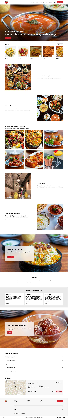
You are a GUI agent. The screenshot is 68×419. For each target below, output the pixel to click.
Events (37, 2)
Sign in (55, 2)
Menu (46, 2)
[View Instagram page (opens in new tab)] (3, 417)
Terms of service (16, 413)
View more (27, 300)
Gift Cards (50, 2)
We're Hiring (42, 2)
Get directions (58, 382)
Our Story (32, 2)
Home (15, 400)
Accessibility (23, 413)
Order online (59, 391)
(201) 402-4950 (41, 386)
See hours (53, 391)
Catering (15, 403)
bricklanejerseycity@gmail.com (44, 387)
